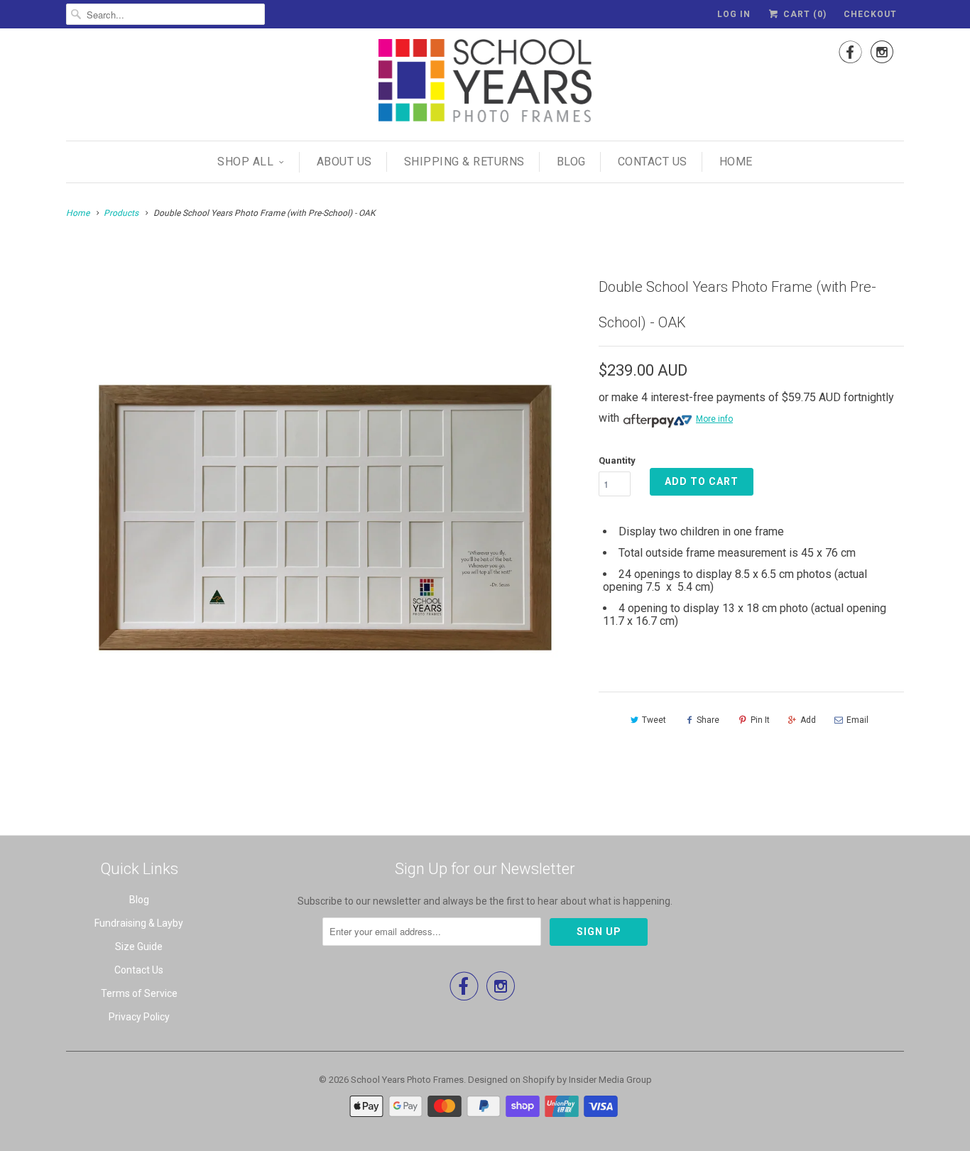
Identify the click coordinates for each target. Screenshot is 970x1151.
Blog (571, 161)
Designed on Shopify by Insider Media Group (560, 1079)
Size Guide (139, 946)
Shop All (245, 161)
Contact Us (652, 161)
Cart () (803, 14)
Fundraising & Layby (138, 923)
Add (808, 720)
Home (736, 161)
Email (857, 720)
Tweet (654, 720)
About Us (344, 161)
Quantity (617, 460)
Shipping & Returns (464, 161)
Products (121, 213)
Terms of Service (139, 993)
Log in (734, 14)
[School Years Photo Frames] (485, 82)
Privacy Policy (139, 1016)
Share (708, 720)
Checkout (870, 14)
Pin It (760, 720)
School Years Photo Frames (407, 1079)
